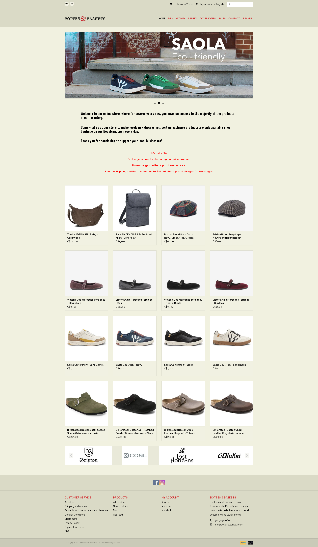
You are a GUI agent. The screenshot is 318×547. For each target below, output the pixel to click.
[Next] (247, 65)
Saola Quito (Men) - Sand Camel (85, 365)
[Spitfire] (229, 455)
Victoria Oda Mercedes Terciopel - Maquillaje (86, 301)
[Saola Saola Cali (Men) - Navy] (135, 338)
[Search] (230, 4)
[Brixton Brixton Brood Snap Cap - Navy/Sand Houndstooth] (232, 208)
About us (69, 502)
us (67, 4)
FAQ (67, 531)
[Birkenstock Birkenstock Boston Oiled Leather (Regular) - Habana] (232, 403)
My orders (167, 506)
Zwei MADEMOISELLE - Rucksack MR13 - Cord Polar (134, 236)
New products (120, 506)
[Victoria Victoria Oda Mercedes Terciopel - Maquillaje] (86, 273)
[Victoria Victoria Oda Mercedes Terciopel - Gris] (135, 273)
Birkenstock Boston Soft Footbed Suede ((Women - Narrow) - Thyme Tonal (86, 432)
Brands (247, 18)
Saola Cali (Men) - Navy (129, 365)
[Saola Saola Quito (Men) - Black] (183, 338)
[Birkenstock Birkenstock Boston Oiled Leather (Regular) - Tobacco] (183, 403)
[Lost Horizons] (135, 455)
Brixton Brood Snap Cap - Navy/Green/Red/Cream (178, 236)
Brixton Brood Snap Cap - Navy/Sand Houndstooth (227, 236)
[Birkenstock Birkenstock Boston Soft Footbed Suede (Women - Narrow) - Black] (135, 403)
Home (162, 18)
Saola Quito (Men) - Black (178, 365)
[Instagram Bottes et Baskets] (162, 482)
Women (181, 18)
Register (165, 502)
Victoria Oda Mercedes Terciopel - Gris (134, 301)
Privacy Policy (72, 523)
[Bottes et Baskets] (93, 18)
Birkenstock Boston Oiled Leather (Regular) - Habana (228, 432)
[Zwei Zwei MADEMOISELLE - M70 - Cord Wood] (86, 208)
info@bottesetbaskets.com (229, 524)
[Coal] (88, 455)
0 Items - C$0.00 (184, 4)
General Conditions (75, 514)
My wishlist (167, 510)
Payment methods (74, 527)
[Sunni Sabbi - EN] (159, 65)
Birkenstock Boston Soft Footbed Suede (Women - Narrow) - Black (135, 432)
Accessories (208, 18)
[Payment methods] (242, 543)
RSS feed (118, 514)
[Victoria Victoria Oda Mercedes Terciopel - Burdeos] (232, 273)
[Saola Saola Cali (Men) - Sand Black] (232, 338)
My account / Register (212, 4)
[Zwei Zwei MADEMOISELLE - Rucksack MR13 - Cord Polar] (135, 208)
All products (119, 502)
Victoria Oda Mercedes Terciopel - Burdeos (231, 301)
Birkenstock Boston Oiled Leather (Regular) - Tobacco (180, 432)
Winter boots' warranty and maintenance (86, 510)
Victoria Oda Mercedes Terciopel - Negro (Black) (183, 301)
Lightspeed (115, 542)
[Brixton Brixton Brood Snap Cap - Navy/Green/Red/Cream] (183, 208)
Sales (222, 18)
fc (72, 4)
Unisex (192, 18)
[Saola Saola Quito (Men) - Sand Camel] (86, 338)
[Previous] (71, 65)
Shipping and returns (76, 506)
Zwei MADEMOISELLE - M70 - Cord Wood (83, 236)
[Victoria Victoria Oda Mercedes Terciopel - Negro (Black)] (183, 273)
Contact (234, 18)
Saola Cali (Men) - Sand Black (229, 365)
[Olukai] (182, 455)
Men (170, 18)
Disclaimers (71, 519)
